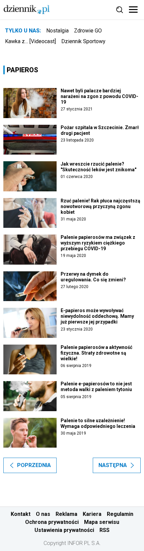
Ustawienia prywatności (64, 530)
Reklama (66, 514)
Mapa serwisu (101, 522)
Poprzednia (34, 465)
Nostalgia (57, 30)
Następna (112, 465)
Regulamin (120, 514)
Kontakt (20, 514)
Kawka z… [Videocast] (30, 41)
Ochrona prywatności (52, 522)
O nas (43, 514)
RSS (104, 530)
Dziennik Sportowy (83, 41)
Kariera (92, 514)
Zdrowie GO (88, 30)
